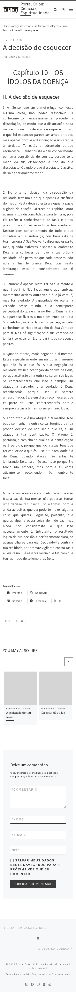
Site (16, 850)
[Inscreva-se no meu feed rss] (26, 984)
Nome (18, 819)
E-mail (19, 834)
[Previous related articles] (59, 661)
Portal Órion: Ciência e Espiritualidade (40, 964)
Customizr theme (61, 974)
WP (28, 974)
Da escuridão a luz (53, 712)
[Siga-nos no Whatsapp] (50, 984)
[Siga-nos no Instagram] (38, 984)
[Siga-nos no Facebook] (32, 984)
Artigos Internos (21, 26)
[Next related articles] (68, 661)
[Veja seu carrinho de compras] (63, 9)
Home (6, 26)
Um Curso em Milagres (47, 26)
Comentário (25, 789)
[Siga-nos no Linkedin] (44, 984)
